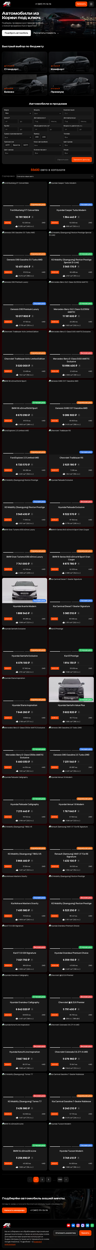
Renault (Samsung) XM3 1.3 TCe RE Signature (71, 855)
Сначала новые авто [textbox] (25, 176)
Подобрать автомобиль (16, 33)
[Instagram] (78, 1225)
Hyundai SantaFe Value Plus (71, 705)
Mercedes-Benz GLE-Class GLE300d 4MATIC (71, 310)
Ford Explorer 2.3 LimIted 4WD (24, 457)
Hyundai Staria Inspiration (24, 705)
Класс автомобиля (41, 142)
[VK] (73, 1225)
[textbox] (46, 113)
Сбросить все (62, 159)
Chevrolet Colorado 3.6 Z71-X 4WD (71, 1051)
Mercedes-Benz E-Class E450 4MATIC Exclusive (71, 360)
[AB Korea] (6, 4)
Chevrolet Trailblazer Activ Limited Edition (24, 358)
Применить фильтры (82, 159)
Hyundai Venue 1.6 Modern (71, 804)
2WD (37, 137)
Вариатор (16, 145)
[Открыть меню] (91, 4)
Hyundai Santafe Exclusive (25, 655)
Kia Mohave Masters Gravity (24, 903)
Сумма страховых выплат (13, 133)
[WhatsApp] (92, 1225)
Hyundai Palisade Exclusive (71, 507)
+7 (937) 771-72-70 (43, 4)
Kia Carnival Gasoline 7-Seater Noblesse (71, 1101)
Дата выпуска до (70, 118)
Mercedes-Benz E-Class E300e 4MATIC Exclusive (25, 756)
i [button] (32, 217)
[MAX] (82, 1225)
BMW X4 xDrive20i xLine (24, 1151)
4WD (44, 137)
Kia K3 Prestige (71, 655)
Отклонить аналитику (66, 1233)
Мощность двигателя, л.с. (73, 126)
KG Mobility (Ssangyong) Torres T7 (25, 1101)
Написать (81, 4)
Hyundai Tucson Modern (71, 1151)
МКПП (26, 145)
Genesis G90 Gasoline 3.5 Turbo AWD (24, 259)
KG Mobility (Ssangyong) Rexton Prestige (25, 507)
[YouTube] (68, 1225)
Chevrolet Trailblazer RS (71, 457)
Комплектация (69, 110)
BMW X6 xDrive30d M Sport (25, 408)
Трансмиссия (9, 142)
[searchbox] (77, 113)
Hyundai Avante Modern (24, 606)
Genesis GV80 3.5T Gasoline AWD (71, 408)
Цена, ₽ (6, 118)
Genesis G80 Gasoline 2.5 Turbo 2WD (71, 754)
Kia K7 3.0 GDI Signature (24, 953)
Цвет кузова (68, 142)
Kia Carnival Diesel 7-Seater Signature (71, 606)
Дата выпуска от (40, 118)
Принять (85, 1233)
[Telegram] (87, 1225)
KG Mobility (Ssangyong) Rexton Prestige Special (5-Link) (71, 261)
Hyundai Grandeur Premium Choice (71, 953)
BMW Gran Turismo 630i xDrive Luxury (24, 556)
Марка (6, 110)
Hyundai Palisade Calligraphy (24, 804)
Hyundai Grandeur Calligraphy (24, 1002)
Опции (66, 149)
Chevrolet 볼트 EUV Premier (71, 1002)
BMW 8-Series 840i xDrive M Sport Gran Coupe (71, 558)
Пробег (6, 126)
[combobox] (48, 113)
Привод (36, 133)
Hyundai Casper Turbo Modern (71, 210)
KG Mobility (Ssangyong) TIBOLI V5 (24, 853)
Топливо (67, 133)
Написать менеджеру (14, 1210)
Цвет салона (8, 149)
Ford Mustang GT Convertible (24, 210)
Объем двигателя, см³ (42, 126)
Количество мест (40, 149)
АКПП (8, 145)
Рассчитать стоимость (46, 33)
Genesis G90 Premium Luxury (24, 309)
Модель (37, 110)
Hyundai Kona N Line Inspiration (25, 1051)
